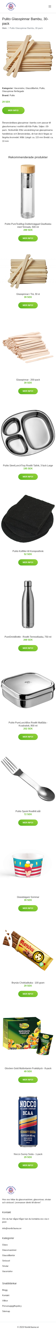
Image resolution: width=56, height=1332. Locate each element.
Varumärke (19, 88)
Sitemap (6, 1311)
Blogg (4, 1290)
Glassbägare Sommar (28, 897)
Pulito (42, 88)
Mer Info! (13, 110)
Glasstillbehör (32, 88)
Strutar (5, 1266)
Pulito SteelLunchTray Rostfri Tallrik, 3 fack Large (28, 465)
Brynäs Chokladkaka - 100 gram (28, 983)
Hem (4, 28)
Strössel (6, 1260)
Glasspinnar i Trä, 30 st (28, 294)
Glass (5, 1244)
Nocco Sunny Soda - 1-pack (28, 1154)
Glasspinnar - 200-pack (28, 380)
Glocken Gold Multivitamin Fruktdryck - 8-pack (28, 1068)
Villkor (5, 1300)
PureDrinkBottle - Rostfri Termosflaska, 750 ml (28, 637)
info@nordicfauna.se (11, 1228)
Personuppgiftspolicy (12, 1306)
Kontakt (5, 1295)
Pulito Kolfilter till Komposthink (28, 551)
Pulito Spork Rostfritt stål (28, 811)
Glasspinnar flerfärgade (13, 91)
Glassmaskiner (9, 1250)
